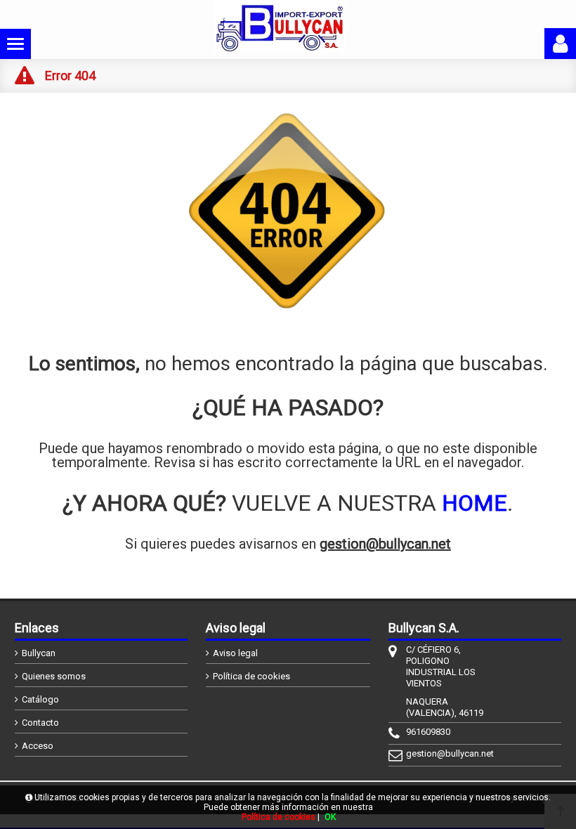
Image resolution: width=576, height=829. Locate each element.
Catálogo (40, 699)
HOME (474, 503)
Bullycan (38, 653)
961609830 (428, 731)
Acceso (37, 745)
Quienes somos (54, 676)
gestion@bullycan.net (385, 543)
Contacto (40, 722)
